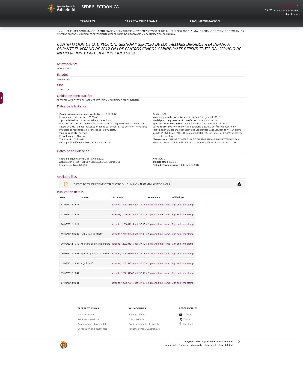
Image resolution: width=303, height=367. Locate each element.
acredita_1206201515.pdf (125, 243)
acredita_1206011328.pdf (125, 214)
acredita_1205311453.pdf (125, 204)
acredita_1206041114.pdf (125, 224)
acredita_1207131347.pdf (125, 273)
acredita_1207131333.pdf (125, 263)
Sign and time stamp (159, 204)
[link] (288, 5)
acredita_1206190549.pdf (125, 233)
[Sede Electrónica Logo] (62, 8)
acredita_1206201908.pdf (125, 253)
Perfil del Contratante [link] (81, 31)
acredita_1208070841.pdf (125, 282)
